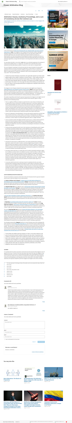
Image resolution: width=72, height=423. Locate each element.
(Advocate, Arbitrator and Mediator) (19, 20)
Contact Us (17, 421)
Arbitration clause (8, 14)
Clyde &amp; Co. (10, 22)
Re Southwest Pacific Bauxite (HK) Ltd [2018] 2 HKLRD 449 (21, 201)
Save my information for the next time (12, 339)
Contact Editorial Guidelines (37, 351)
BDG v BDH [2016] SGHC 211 (20, 223)
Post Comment (41, 341)
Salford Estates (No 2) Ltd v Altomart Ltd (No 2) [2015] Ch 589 (16, 89)
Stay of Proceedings (29, 14)
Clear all (33, 341)
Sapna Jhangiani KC (8, 20)
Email (5, 334)
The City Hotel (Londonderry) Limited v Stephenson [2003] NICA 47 (18, 195)
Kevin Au (29, 20)
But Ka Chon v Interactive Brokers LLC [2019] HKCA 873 (25, 204)
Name (5, 330)
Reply (43, 301)
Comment (5, 320)
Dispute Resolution (15, 14)
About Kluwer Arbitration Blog (8, 421)
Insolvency (23, 14)
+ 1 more (36, 14)
